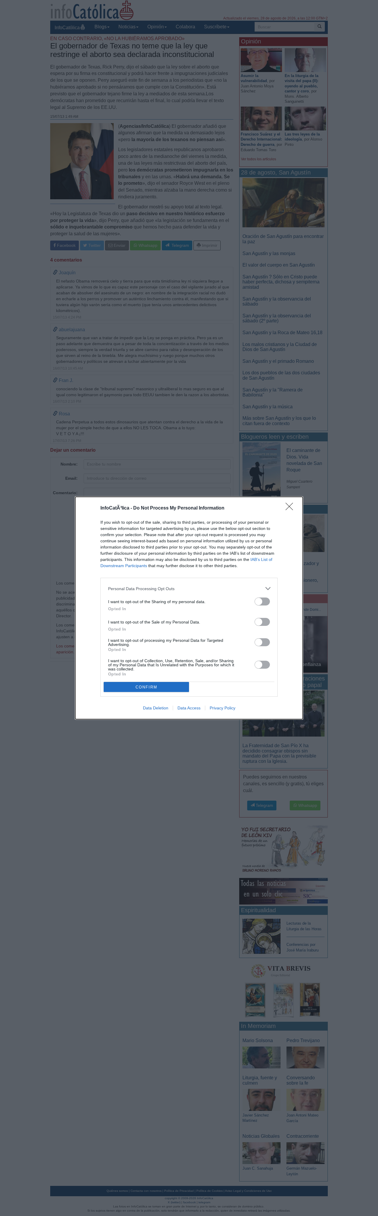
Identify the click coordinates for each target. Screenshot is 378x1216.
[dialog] (189, 608)
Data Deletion (155, 708)
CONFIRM (146, 687)
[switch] (262, 601)
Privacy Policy (222, 708)
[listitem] (189, 588)
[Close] (291, 508)
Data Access (189, 708)
